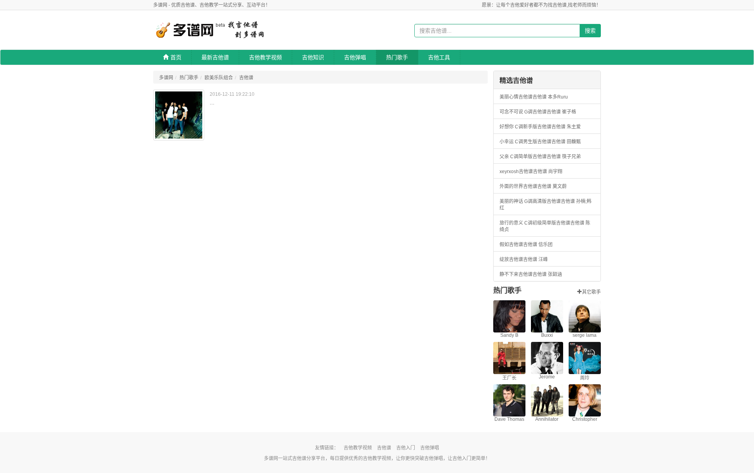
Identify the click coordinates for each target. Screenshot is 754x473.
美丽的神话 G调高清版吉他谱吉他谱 (537, 201)
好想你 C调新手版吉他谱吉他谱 (533, 127)
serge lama (585, 335)
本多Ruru (558, 97)
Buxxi (547, 335)
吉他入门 (405, 448)
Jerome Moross (547, 379)
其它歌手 (591, 291)
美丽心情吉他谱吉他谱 (523, 97)
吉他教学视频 (265, 57)
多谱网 (166, 77)
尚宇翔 (555, 171)
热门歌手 (397, 57)
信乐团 (545, 244)
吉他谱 (246, 77)
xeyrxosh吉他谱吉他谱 (523, 171)
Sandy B (509, 335)
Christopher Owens (584, 421)
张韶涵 (555, 274)
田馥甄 (574, 141)
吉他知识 (313, 57)
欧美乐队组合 (219, 77)
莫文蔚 (560, 186)
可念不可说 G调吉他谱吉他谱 (530, 112)
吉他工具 (439, 57)
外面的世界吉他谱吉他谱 (525, 186)
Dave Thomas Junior (509, 421)
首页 (175, 57)
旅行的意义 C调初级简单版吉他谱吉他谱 (542, 223)
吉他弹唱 (355, 57)
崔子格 (569, 112)
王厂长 (509, 378)
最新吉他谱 (215, 57)
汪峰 (543, 259)
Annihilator (546, 419)
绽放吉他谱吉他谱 (518, 259)
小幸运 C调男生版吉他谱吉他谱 (533, 141)
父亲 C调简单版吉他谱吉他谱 (530, 156)
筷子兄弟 (571, 156)
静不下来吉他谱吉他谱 (523, 274)
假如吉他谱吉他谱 (518, 244)
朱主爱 (574, 127)
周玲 (584, 378)
